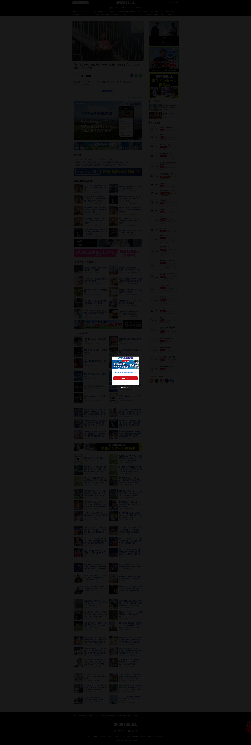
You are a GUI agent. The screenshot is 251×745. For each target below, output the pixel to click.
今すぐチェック (125, 378)
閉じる (125, 382)
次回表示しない (125, 387)
